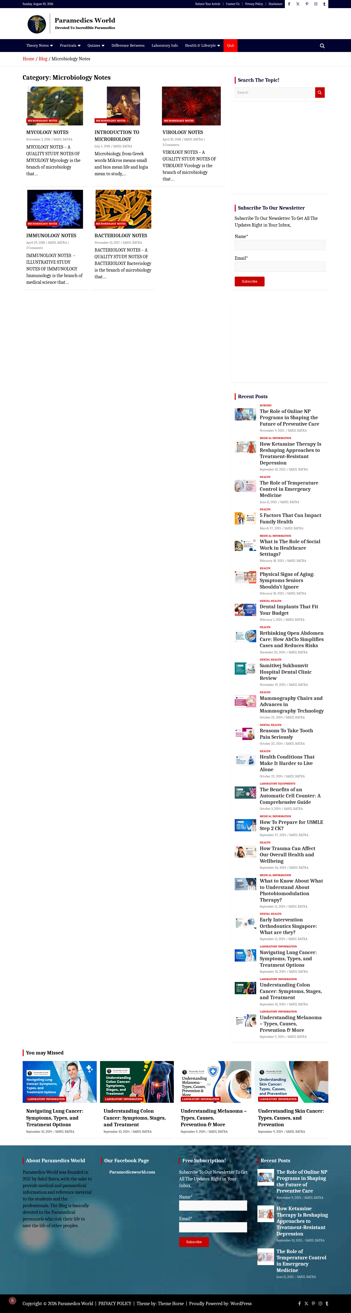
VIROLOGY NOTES (183, 132)
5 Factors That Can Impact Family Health (290, 518)
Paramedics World (75, 1303)
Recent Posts (253, 396)
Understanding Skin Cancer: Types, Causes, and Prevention (291, 1118)
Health (265, 477)
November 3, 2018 (38, 139)
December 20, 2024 (273, 652)
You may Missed (45, 1053)
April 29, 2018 (35, 243)
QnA (230, 45)
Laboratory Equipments (277, 783)
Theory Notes (37, 45)
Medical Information (275, 438)
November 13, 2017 (107, 243)
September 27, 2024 (273, 835)
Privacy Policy (254, 4)
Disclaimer (275, 4)
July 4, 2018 (102, 146)
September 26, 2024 (273, 868)
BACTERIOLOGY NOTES (121, 236)
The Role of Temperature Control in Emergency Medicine (289, 489)
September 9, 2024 (272, 1037)
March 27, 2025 (270, 528)
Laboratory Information (278, 946)
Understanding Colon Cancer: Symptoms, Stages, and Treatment (291, 991)
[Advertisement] (280, 153)
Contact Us (232, 4)
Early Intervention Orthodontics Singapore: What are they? (288, 926)
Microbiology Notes (42, 120)
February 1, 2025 (271, 620)
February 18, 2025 (272, 561)
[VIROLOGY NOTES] (191, 106)
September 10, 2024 (273, 972)
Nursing (265, 405)
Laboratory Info (165, 45)
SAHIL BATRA (62, 139)
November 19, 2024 (273, 685)
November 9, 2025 (272, 431)
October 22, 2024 (271, 717)
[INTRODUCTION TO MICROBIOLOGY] (123, 106)
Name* (241, 236)
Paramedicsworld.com (132, 1172)
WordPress (241, 1303)
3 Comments (171, 145)
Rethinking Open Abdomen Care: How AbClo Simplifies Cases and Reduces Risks (292, 639)
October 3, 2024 (270, 809)
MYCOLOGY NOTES (47, 132)
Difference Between (128, 45)
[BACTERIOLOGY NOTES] (123, 209)
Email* (241, 258)
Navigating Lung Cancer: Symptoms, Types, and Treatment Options (288, 958)
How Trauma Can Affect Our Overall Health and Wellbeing (287, 854)
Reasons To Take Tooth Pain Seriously (286, 734)
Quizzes (94, 45)
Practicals (68, 45)
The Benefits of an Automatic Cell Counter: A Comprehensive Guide (290, 795)
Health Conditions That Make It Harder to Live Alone (287, 763)
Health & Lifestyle (200, 45)
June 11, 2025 (268, 502)
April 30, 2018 (172, 139)
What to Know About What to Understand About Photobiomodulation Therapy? (291, 890)
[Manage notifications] (12, 1300)
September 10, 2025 (273, 469)
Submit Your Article (207, 4)
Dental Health (271, 601)
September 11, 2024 (272, 907)
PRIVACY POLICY (114, 1303)
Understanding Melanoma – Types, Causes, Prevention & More (291, 1023)
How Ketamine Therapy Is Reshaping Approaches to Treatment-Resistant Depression (290, 453)
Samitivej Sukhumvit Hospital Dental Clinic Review (286, 671)
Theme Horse (171, 1303)
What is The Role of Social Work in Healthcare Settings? (290, 547)
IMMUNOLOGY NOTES (51, 236)
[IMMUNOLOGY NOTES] (55, 209)
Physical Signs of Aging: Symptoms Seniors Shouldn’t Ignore (287, 580)
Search (320, 92)
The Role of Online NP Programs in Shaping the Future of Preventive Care (289, 417)
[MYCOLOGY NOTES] (55, 106)
